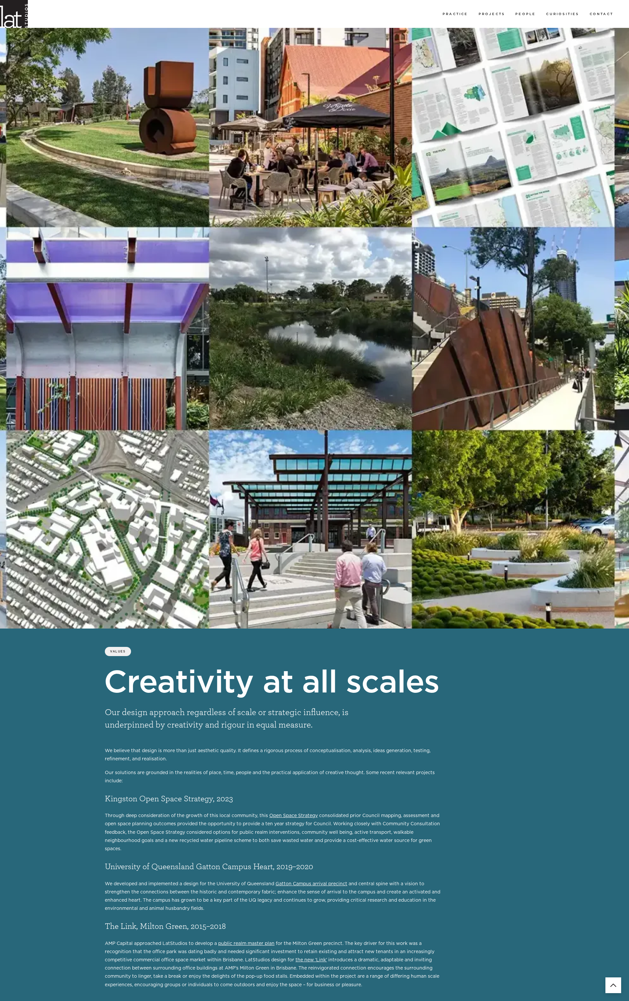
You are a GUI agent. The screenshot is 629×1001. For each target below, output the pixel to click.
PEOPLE (525, 14)
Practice (455, 14)
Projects (492, 14)
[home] (14, 14)
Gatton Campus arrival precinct (311, 883)
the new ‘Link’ (311, 959)
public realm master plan (246, 943)
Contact (601, 14)
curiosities (562, 14)
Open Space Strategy (293, 815)
